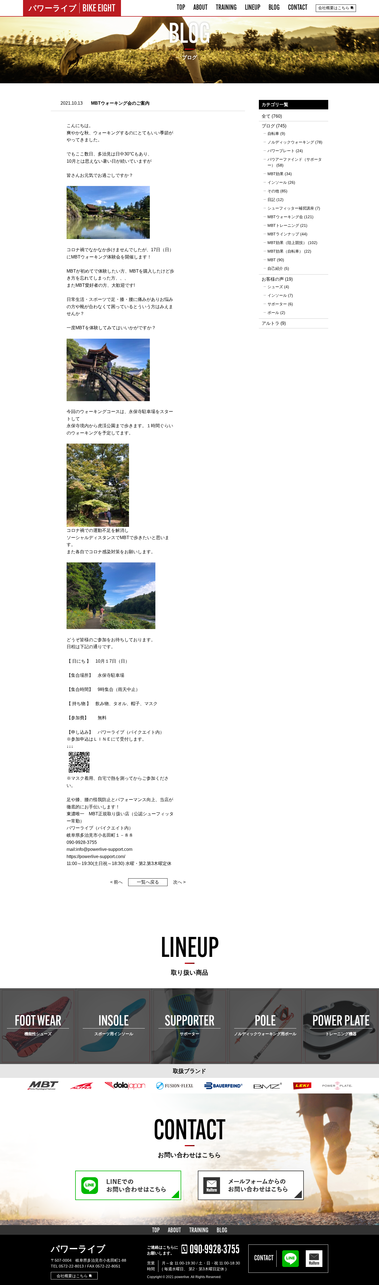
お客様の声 (273, 279)
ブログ (268, 126)
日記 (271, 199)
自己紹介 (275, 268)
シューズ (275, 287)
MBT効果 (275, 174)
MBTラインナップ (283, 234)
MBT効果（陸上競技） (287, 242)
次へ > (179, 882)
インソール (277, 182)
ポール (273, 312)
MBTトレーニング (283, 225)
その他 (273, 191)
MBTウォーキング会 (285, 217)
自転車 (273, 133)
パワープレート (281, 151)
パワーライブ (78, 1249)
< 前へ (116, 882)
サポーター (277, 304)
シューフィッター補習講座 (290, 208)
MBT (271, 260)
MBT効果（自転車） (285, 251)
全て (266, 116)
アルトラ (270, 323)
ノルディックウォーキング (290, 142)
